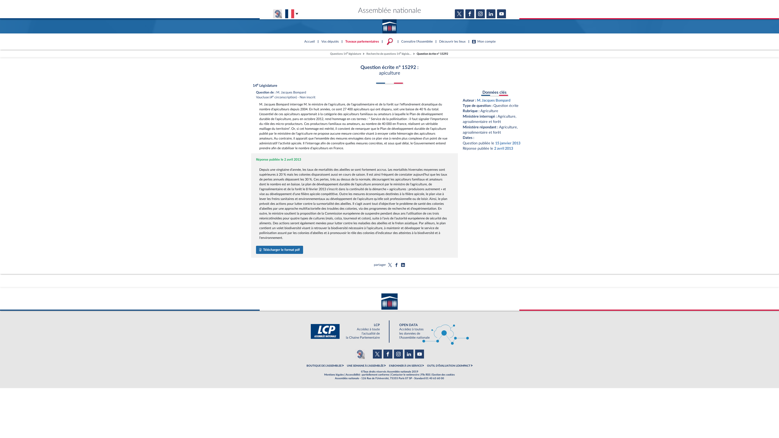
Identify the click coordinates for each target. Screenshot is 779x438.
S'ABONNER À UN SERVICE (405, 366)
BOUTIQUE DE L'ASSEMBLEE (324, 366)
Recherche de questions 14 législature (389, 53)
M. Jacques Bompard (493, 100)
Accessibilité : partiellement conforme (367, 375)
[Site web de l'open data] (430, 331)
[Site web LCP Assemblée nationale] (348, 331)
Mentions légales (334, 375)
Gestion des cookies (443, 375)
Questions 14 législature (345, 53)
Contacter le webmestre (405, 375)
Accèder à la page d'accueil (389, 24)
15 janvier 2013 (507, 143)
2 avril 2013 (503, 148)
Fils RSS (425, 375)
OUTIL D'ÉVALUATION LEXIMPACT (448, 366)
